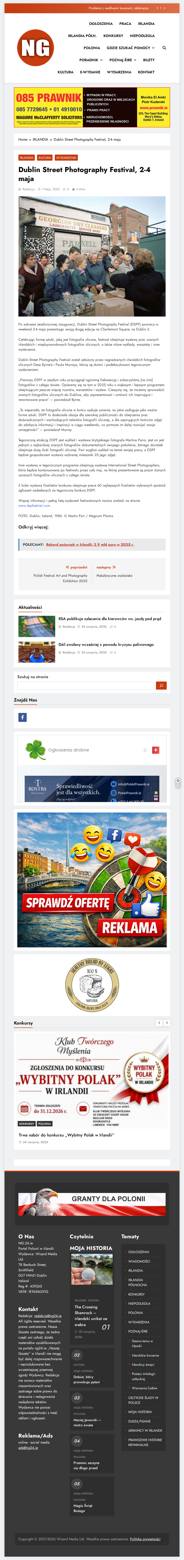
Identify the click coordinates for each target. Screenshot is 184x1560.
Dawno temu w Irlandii (142, 1343)
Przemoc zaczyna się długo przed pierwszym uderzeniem (86, 1470)
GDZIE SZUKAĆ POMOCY (128, 47)
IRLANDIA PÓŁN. (82, 35)
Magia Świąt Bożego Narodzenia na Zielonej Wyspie (86, 1513)
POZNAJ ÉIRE (121, 60)
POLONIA (92, 47)
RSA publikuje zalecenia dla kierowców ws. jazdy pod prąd (108, 8)
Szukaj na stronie (32, 677)
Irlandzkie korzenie (145, 1355)
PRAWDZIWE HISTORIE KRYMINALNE (145, 1442)
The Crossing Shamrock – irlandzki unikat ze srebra (91, 1316)
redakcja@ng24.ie (47, 1315)
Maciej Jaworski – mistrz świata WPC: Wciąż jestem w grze (87, 1428)
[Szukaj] (161, 686)
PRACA (125, 23)
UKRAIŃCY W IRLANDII (145, 1430)
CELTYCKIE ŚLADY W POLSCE (143, 1400)
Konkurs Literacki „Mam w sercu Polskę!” (57, 1135)
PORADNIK (88, 60)
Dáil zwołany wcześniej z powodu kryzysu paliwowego (106, 644)
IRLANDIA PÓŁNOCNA (137, 1282)
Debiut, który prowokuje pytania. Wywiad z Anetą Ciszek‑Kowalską (88, 1384)
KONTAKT (146, 72)
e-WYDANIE (90, 72)
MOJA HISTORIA (83, 1371)
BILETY (149, 60)
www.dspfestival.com (34, 505)
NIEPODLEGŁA (142, 35)
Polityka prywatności (145, 1539)
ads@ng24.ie (28, 1447)
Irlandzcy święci (143, 1364)
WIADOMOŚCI (139, 1261)
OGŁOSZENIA (101, 23)
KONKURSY (113, 35)
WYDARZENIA (119, 72)
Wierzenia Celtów (144, 1388)
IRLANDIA (146, 23)
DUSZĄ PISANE (139, 1421)
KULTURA (65, 72)
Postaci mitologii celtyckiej (143, 1376)
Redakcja (28, 189)
